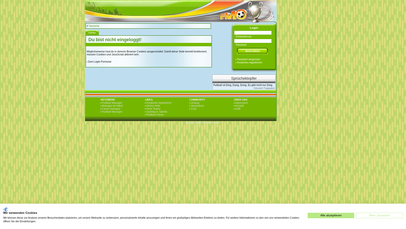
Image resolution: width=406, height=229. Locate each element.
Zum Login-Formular (99, 61)
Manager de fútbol (112, 105)
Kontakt (239, 105)
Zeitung (195, 102)
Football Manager (112, 102)
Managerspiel (194, 122)
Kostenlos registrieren (249, 62)
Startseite (94, 26)
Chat (193, 108)
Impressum (241, 102)
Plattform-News (155, 114)
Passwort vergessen (248, 59)
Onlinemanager (211, 122)
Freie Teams (153, 108)
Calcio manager (111, 108)
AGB (237, 108)
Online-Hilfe (153, 105)
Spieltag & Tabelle (156, 111)
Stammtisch (197, 105)
